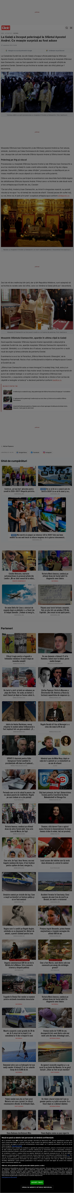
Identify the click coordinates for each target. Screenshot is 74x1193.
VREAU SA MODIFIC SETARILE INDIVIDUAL (37, 1187)
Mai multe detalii (17, 1146)
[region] (37, 1163)
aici (68, 1155)
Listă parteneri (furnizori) (9, 1177)
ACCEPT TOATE (37, 1182)
